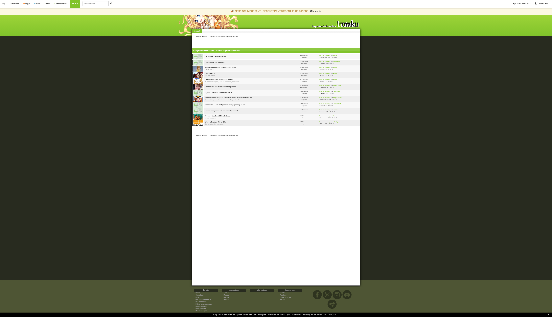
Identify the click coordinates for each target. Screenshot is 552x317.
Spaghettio (336, 61)
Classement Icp (285, 297)
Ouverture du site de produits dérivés (219, 79)
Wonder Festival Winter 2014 (215, 122)
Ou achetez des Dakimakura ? (216, 56)
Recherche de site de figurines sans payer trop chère (225, 105)
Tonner (335, 55)
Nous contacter (201, 306)
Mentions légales (201, 311)
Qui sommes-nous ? (203, 299)
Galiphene (336, 91)
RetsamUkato (337, 104)
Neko (334, 116)
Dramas (226, 299)
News (197, 293)
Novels (226, 297)
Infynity (335, 122)
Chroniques (199, 295)
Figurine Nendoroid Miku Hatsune (218, 116)
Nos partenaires (201, 302)
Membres (283, 295)
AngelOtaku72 (337, 85)
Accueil (197, 31)
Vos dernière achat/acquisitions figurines (220, 87)
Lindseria (336, 110)
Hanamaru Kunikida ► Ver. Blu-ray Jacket (220, 67)
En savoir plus (329, 315)
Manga (26, 3)
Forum (75, 3)
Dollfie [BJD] (210, 73)
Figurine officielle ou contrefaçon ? (218, 93)
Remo (335, 67)
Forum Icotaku (201, 36)
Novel (37, 3)
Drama (47, 3)
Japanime (14, 3)
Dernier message (324, 55)
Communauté (61, 3)
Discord (282, 299)
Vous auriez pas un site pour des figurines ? (221, 111)
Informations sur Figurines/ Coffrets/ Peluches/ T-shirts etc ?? (228, 98)
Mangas (226, 295)
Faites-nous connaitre (203, 304)
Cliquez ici (315, 11)
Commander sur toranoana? (215, 62)
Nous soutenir (200, 308)
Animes (226, 293)
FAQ (197, 297)
